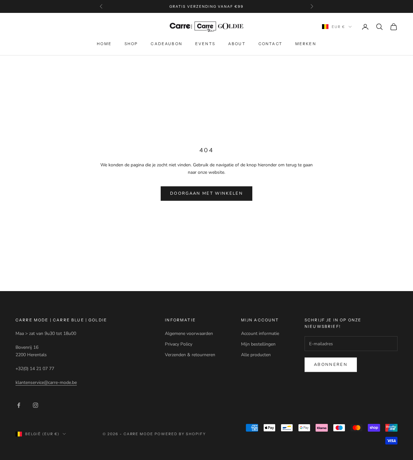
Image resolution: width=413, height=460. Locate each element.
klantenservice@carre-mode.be (46, 382)
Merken (305, 43)
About (237, 43)
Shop (131, 43)
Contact (270, 43)
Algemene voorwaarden (189, 333)
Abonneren (331, 364)
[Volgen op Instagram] (35, 405)
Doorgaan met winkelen (206, 193)
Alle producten (256, 355)
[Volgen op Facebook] (18, 405)
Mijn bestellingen (258, 344)
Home (104, 43)
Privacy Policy (178, 344)
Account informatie (260, 333)
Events (205, 43)
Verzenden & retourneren (190, 355)
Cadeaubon (166, 43)
